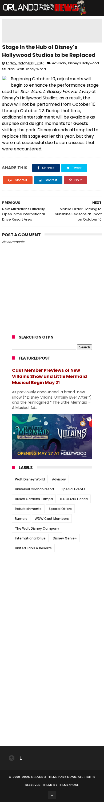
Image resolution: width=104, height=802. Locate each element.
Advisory (59, 63)
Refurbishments (28, 508)
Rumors (21, 518)
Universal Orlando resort (34, 489)
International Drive (30, 538)
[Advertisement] (52, 589)
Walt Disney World (31, 69)
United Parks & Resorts (33, 548)
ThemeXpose (68, 785)
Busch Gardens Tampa (34, 499)
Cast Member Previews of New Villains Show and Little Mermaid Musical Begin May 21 (49, 376)
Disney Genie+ (65, 538)
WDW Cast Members (52, 518)
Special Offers (60, 508)
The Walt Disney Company (37, 528)
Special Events (73, 489)
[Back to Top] (52, 795)
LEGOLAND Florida (74, 499)
